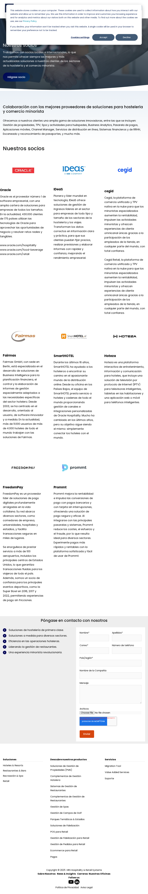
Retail (6, 781)
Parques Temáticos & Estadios (67, 819)
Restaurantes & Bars (14, 770)
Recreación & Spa (13, 776)
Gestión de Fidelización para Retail (69, 838)
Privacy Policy (30, 21)
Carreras (82, 873)
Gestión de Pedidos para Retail (67, 844)
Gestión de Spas (59, 806)
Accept (103, 37)
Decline (127, 37)
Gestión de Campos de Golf (66, 813)
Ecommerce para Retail (63, 850)
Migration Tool (113, 766)
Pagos (53, 857)
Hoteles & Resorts (13, 765)
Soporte (109, 778)
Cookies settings (80, 37)
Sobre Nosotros (47, 873)
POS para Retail (59, 831)
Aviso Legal (86, 887)
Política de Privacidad (67, 887)
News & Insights (66, 873)
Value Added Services (117, 772)
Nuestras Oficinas (99, 873)
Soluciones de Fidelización (64, 825)
